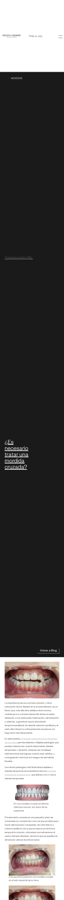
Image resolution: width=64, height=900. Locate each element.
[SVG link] (12, 35)
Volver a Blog (48, 650)
